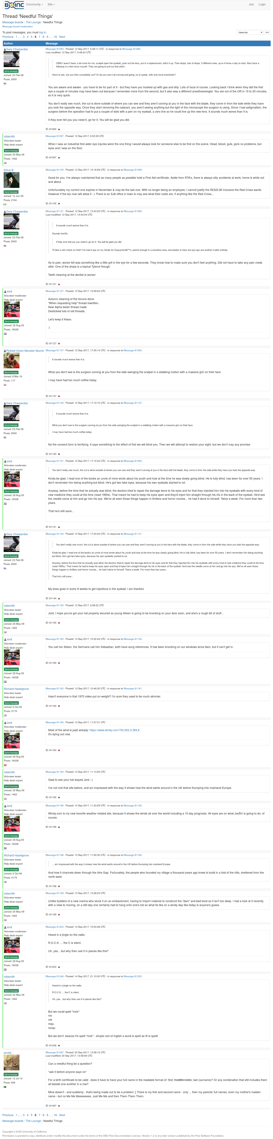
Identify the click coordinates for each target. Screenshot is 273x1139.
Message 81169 (55, 893)
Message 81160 (55, 639)
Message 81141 (55, 460)
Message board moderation (17, 26)
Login (262, 4)
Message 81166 (55, 805)
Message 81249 (55, 976)
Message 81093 (55, 48)
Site (50, 4)
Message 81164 (55, 722)
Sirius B (8, 170)
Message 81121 (55, 211)
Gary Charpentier (17, 49)
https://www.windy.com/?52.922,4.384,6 (115, 730)
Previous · (9, 36)
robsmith (9, 136)
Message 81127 (55, 291)
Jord (9, 291)
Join (251, 4)
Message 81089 (131, 48)
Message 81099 (133, 169)
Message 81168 (55, 855)
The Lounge (33, 22)
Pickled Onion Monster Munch (25, 350)
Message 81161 (133, 688)
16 (55, 36)
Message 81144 (55, 533)
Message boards (12, 22)
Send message (11, 71)
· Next (61, 36)
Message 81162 (55, 688)
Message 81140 (55, 402)
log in (42, 32)
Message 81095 (133, 211)
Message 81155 (55, 605)
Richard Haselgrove (16, 689)
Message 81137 (55, 350)
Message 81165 (55, 771)
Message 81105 (55, 169)
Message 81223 (55, 926)
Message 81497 (55, 1052)
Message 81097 (55, 136)
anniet (7, 1052)
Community (33, 4)
